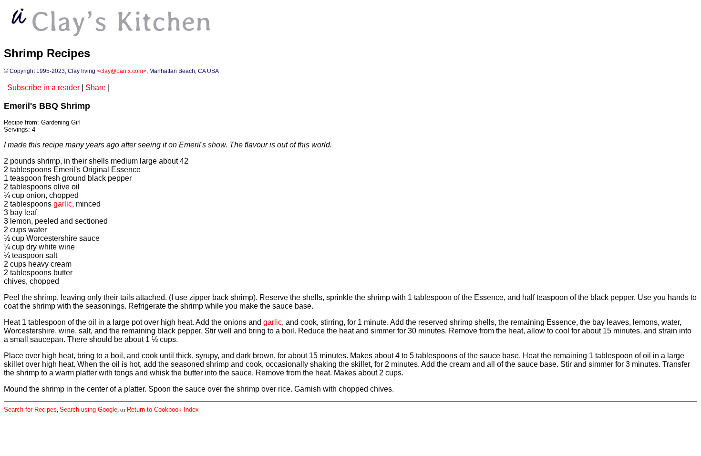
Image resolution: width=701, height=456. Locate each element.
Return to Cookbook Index (163, 409)
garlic (62, 204)
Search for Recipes (30, 409)
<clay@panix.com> (121, 71)
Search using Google (88, 409)
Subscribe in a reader (43, 87)
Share (95, 87)
